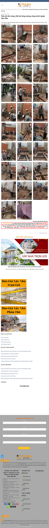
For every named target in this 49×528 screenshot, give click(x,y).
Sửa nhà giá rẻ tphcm (6, 344)
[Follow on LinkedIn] (15, 504)
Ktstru (6, 502)
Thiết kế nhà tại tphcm (6, 342)
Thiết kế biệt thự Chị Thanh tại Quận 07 (10, 353)
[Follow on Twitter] (7, 504)
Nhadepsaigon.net (28, 526)
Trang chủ (3, 9)
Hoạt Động (9, 9)
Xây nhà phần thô (5, 339)
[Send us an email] (9, 504)
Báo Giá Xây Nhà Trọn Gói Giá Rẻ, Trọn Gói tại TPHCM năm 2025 (16, 351)
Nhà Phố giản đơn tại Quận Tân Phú (9, 356)
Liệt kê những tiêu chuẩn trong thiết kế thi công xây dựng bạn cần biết (16, 361)
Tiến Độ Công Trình (17, 9)
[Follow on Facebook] (5, 504)
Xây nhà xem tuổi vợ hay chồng (8, 358)
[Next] (46, 254)
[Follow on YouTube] (18, 504)
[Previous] (3, 254)
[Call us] (11, 504)
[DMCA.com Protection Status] (11, 506)
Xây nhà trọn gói (4, 337)
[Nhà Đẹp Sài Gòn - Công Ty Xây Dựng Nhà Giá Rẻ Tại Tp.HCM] (24, 5)
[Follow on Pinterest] (13, 504)
